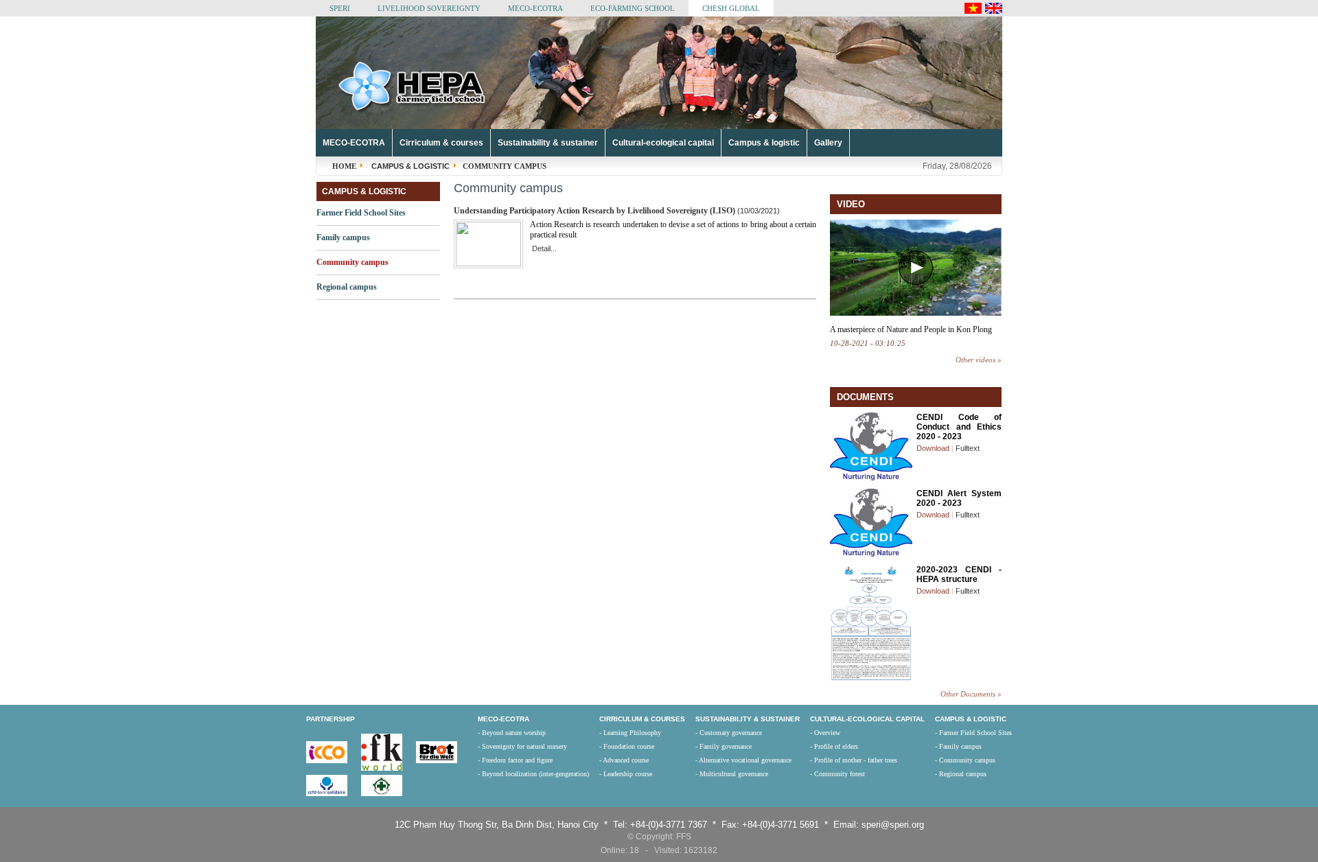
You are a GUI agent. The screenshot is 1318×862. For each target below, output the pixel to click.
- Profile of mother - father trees (853, 760)
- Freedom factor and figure (515, 760)
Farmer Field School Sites (361, 213)
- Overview (825, 732)
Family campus (343, 237)
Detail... (544, 248)
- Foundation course (626, 746)
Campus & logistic (764, 143)
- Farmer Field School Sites (973, 732)
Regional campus (346, 287)
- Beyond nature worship (512, 732)
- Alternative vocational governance (743, 760)
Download (932, 448)
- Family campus (958, 746)
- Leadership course (625, 774)
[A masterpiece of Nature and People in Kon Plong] (916, 313)
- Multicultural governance (731, 774)
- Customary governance (728, 732)
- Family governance (723, 746)
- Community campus (965, 760)
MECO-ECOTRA (535, 8)
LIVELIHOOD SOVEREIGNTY (429, 8)
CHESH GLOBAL (731, 8)
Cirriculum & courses (441, 143)
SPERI (340, 8)
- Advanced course (624, 760)
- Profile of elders (834, 746)
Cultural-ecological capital (663, 143)
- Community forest (837, 774)
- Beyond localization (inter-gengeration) (533, 774)
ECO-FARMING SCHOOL (632, 8)
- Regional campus (960, 774)
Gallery (828, 143)
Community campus (352, 262)
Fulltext (968, 448)
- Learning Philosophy (630, 732)
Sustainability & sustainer (548, 143)
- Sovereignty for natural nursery (522, 746)
